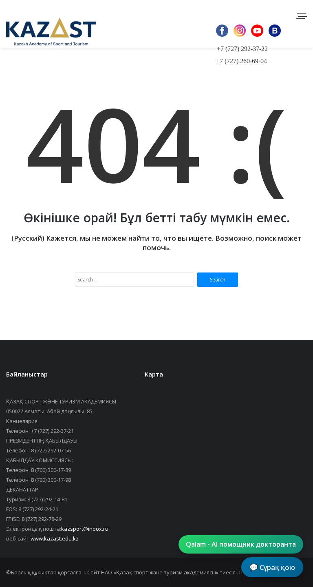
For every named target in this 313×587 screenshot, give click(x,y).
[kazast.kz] (45, 31)
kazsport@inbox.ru (84, 528)
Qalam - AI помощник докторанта (241, 544)
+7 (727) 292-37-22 (242, 48)
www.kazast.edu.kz (55, 538)
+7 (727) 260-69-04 (241, 61)
